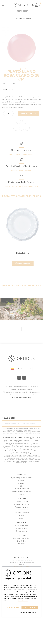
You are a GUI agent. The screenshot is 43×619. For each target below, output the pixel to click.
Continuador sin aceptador (29, 612)
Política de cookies (23, 601)
